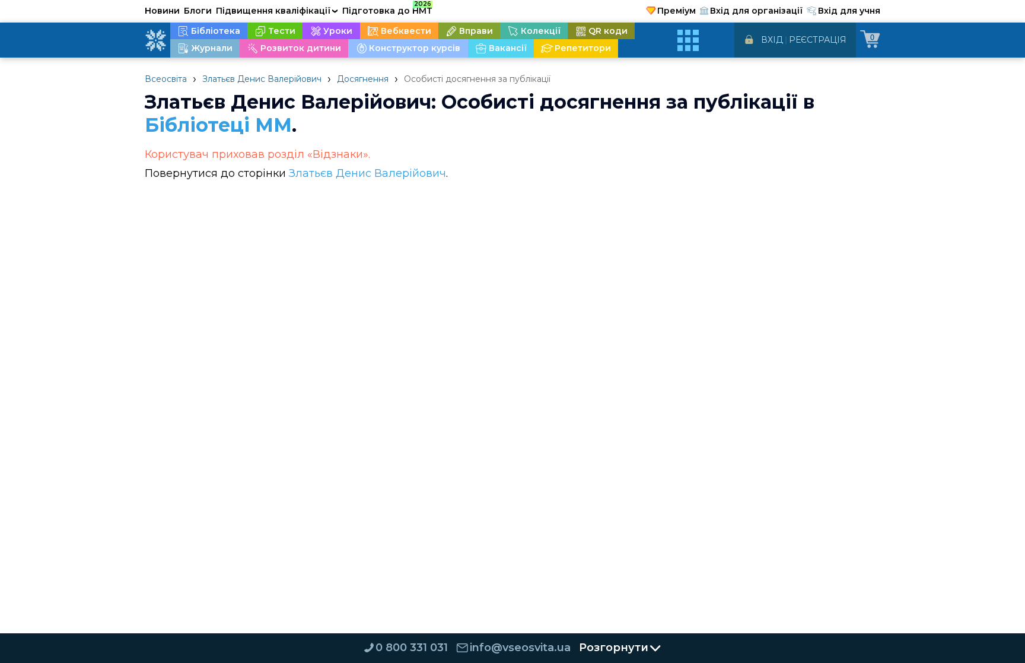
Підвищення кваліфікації (277, 10)
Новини (162, 10)
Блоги (198, 10)
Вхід (772, 39)
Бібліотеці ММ (218, 125)
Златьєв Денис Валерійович (261, 79)
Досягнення (363, 79)
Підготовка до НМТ (387, 9)
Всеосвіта (166, 79)
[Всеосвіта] (155, 40)
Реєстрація (817, 39)
